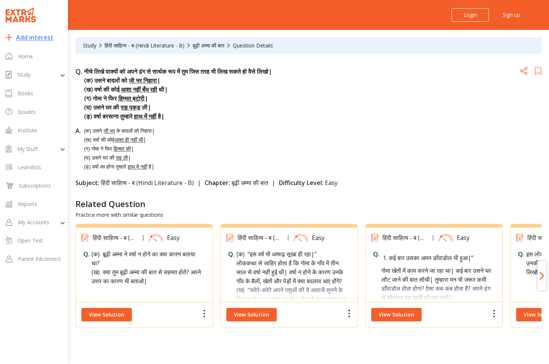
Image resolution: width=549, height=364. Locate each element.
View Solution (106, 314)
